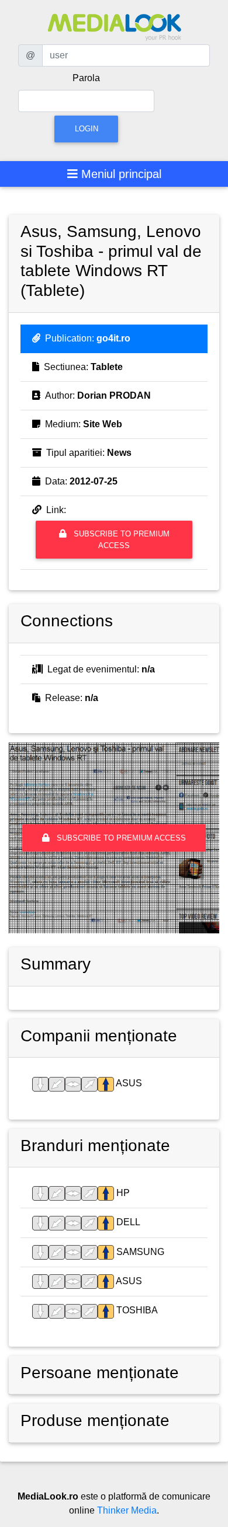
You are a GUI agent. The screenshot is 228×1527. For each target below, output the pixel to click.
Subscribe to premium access (120, 539)
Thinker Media (127, 1510)
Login (86, 128)
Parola (86, 78)
